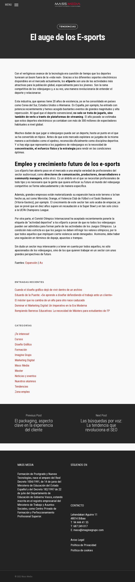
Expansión (31, 262)
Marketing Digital (25, 360)
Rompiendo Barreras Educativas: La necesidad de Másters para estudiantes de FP (62, 310)
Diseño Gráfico (23, 344)
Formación (21, 349)
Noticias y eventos (25, 376)
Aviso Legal (77, 540)
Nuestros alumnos (25, 381)
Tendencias (67, 26)
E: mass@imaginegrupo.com (87, 530)
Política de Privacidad (83, 545)
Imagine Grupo (23, 355)
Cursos (19, 339)
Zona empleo (22, 391)
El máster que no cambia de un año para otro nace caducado (50, 300)
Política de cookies (82, 550)
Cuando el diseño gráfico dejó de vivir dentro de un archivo (48, 289)
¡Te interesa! (22, 334)
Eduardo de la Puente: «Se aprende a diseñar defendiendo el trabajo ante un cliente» (63, 295)
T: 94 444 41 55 (79, 522)
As (41, 262)
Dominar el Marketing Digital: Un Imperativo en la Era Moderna (51, 305)
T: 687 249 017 (79, 526)
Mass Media (22, 365)
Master (19, 370)
